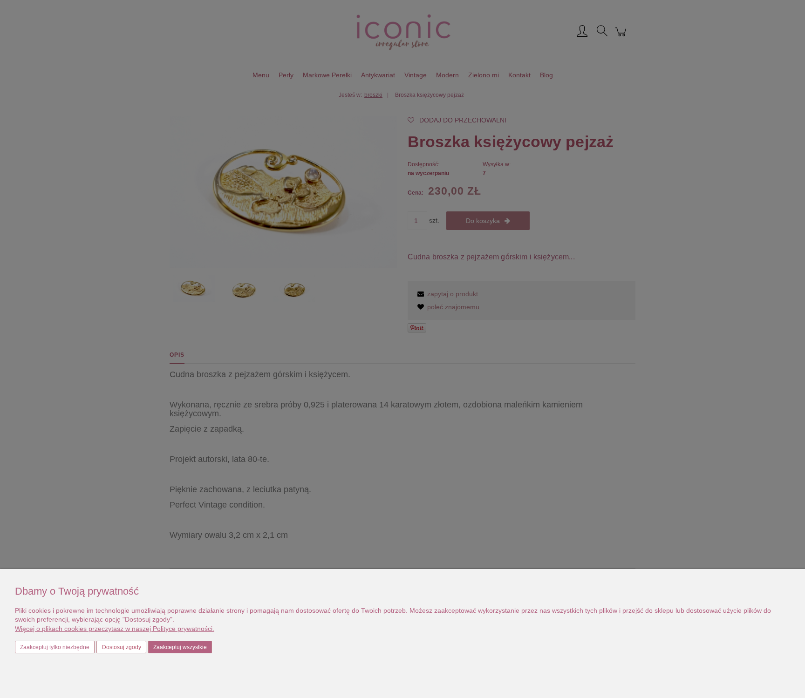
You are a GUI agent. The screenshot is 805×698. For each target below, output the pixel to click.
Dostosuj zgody (121, 647)
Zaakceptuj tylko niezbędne (54, 647)
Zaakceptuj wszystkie (180, 647)
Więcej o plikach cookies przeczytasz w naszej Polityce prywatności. (114, 628)
